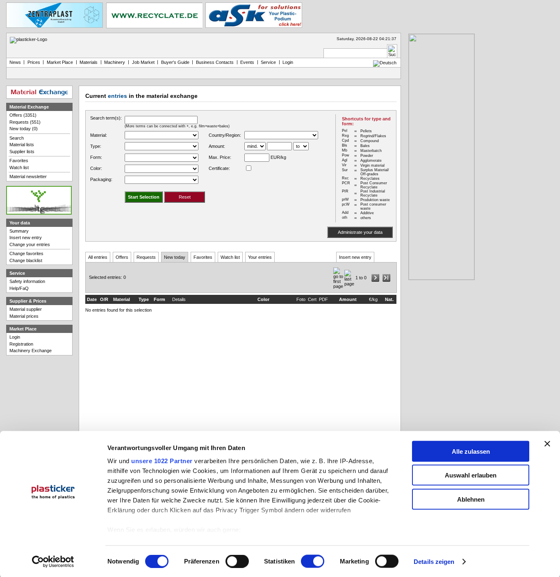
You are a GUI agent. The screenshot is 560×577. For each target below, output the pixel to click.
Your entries (260, 257)
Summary (19, 231)
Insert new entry (355, 257)
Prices (33, 62)
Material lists (21, 144)
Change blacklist (25, 260)
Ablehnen (471, 499)
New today (174, 257)
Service (268, 62)
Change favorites (26, 253)
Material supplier (25, 309)
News (15, 62)
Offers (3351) (22, 115)
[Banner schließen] (547, 443)
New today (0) (23, 128)
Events (247, 62)
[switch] (237, 561)
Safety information (27, 281)
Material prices (24, 316)
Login (14, 337)
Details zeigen (434, 561)
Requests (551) (25, 122)
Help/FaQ (19, 288)
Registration (21, 344)
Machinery (114, 62)
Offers (122, 257)
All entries (97, 257)
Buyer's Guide (175, 62)
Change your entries (29, 244)
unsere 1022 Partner (162, 460)
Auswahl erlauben (470, 475)
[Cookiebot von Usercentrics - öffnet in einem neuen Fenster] (53, 562)
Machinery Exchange (30, 350)
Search (16, 138)
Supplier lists (21, 151)
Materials (89, 62)
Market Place (60, 62)
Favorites (202, 257)
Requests (146, 257)
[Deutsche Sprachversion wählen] (384, 62)
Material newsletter (28, 176)
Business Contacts (215, 62)
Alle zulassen (471, 451)
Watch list (230, 257)
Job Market (143, 62)
